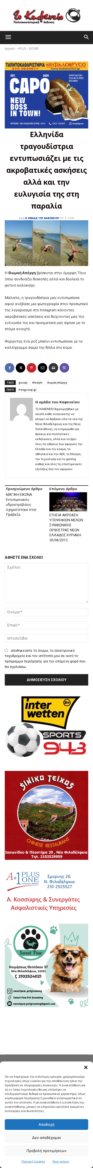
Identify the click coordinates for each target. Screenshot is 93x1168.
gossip (23, 382)
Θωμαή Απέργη (57, 382)
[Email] (42, 368)
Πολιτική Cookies (33, 1161)
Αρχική (9, 48)
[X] (20, 368)
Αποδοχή (46, 1124)
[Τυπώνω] (53, 368)
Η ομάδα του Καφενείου (42, 218)
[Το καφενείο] (46, 15)
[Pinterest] (31, 368)
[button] (85, 1067)
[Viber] (64, 368)
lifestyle (37, 382)
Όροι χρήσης (60, 1161)
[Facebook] (9, 368)
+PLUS (21, 48)
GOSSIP (34, 48)
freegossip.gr (28, 389)
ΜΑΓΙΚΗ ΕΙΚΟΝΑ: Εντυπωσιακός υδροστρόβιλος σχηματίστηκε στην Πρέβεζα (21, 504)
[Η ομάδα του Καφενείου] (21, 435)
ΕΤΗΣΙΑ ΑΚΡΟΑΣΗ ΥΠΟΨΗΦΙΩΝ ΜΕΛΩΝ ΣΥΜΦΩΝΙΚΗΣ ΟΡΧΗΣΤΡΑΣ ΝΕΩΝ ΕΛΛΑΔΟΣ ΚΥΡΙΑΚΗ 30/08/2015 (66, 527)
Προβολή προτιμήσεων (46, 1150)
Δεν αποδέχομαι (46, 1137)
